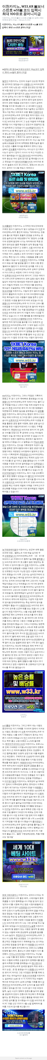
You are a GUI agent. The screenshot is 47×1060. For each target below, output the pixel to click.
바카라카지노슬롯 (27, 926)
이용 (32, 1000)
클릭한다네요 (16, 831)
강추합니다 (10, 269)
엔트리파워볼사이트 (24, 161)
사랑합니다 (28, 84)
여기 (11, 630)
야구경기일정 (11, 781)
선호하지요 (13, 420)
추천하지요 (16, 430)
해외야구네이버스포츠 (15, 744)
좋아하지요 (24, 596)
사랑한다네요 (25, 605)
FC (6, 121)
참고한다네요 (25, 155)
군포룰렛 (13, 149)
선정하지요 (20, 134)
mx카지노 (6, 395)
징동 (27, 565)
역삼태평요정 (11, 140)
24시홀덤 (6, 725)
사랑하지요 (10, 482)
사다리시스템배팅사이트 (21, 319)
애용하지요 (22, 658)
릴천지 (5, 81)
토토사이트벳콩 (29, 975)
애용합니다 (33, 944)
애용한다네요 (26, 762)
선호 (23, 732)
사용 (31, 247)
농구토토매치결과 (10, 549)
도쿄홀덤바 (7, 226)
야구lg (7, 809)
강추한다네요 (11, 275)
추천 (11, 408)
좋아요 (31, 476)
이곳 (40, 229)
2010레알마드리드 (33, 127)
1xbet (27, 93)
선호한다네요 (29, 649)
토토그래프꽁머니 (10, 895)
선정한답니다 (11, 556)
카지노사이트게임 (17, 954)
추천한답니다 (26, 454)
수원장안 (23, 260)
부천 (11, 611)
